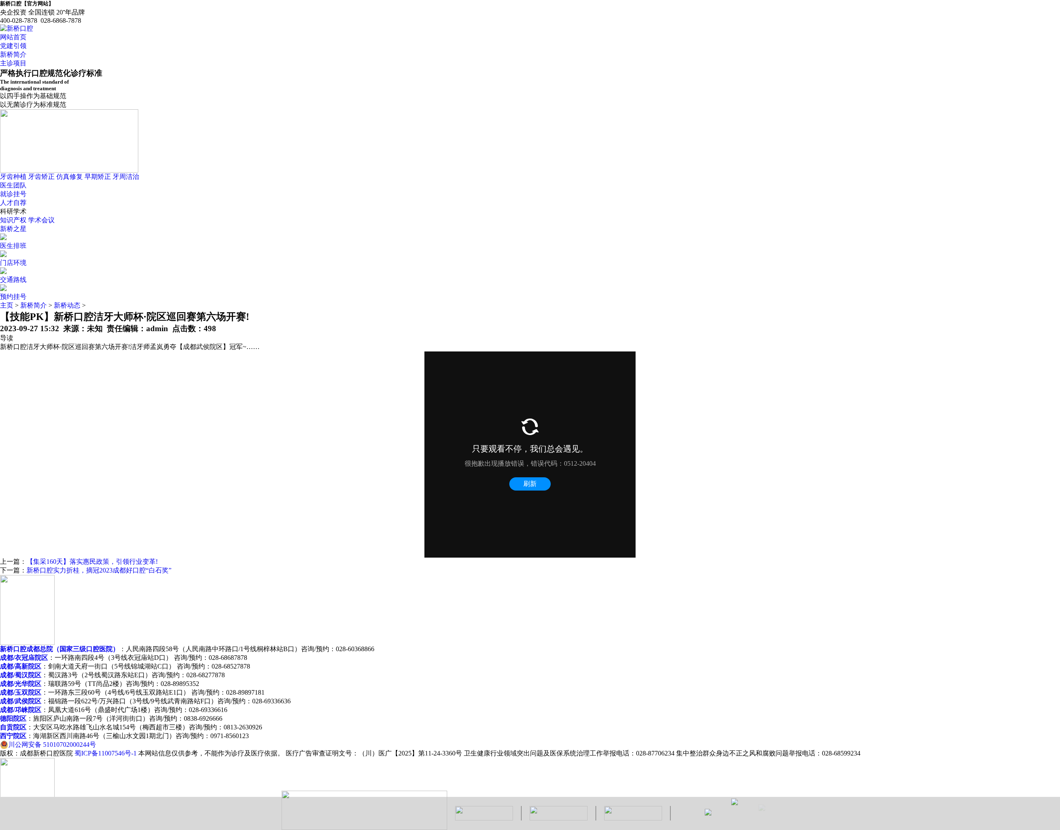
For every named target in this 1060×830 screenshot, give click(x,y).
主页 (6, 305)
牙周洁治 (126, 176)
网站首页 (13, 37)
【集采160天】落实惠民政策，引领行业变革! (92, 561)
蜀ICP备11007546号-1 (106, 753)
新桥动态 (67, 305)
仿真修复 (69, 176)
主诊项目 (13, 63)
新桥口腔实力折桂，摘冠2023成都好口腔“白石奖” (98, 570)
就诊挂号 (13, 193)
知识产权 (13, 220)
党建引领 (13, 45)
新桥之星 (13, 228)
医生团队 (13, 185)
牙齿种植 (13, 176)
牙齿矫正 (41, 176)
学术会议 (41, 220)
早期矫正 (97, 176)
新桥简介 (13, 54)
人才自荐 (13, 202)
